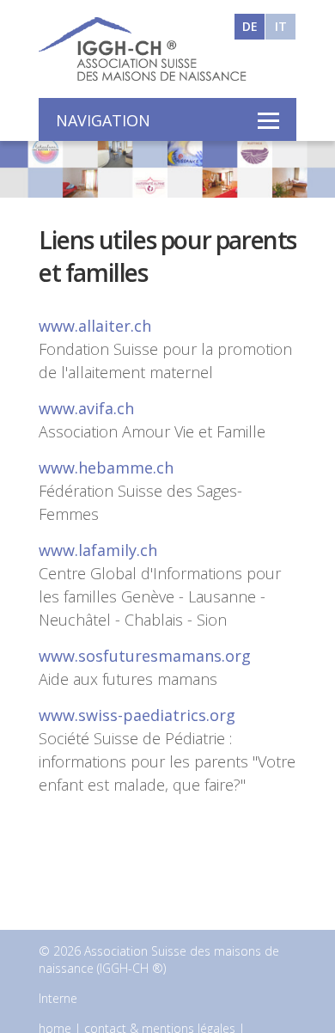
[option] (167, 168)
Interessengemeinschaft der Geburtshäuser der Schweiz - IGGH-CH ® (146, 49)
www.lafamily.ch (98, 550)
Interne (58, 998)
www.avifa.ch (86, 408)
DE (250, 26)
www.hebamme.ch (106, 467)
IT (281, 26)
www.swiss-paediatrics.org (137, 715)
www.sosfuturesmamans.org (145, 655)
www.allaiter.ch (95, 325)
